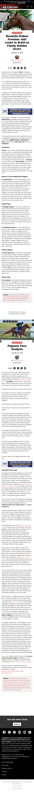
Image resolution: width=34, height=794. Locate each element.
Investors (4, 771)
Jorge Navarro (18, 684)
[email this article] (25, 68)
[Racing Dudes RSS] (29, 732)
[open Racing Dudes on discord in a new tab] (24, 732)
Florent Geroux (7, 680)
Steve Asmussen (25, 687)
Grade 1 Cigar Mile (17, 602)
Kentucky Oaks (18, 296)
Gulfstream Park (18, 680)
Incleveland (9, 296)
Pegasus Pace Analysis (10, 686)
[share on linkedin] (21, 68)
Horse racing (7, 682)
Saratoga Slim (7, 687)
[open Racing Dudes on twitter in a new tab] (9, 732)
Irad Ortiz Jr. (15, 682)
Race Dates (5, 765)
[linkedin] (18, 62)
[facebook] (16, 62)
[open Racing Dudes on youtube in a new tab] (19, 732)
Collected (19, 678)
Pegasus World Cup (22, 686)
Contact (4, 774)
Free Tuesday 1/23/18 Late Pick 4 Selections (17, 706)
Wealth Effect (22, 300)
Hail (4, 296)
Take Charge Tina (12, 300)
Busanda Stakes (19, 295)
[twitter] (14, 62)
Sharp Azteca (16, 687)
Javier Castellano (8, 684)
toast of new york (8, 689)
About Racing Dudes (7, 762)
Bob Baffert (12, 678)
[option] (17, 2)
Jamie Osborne (24, 682)
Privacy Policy (17, 786)
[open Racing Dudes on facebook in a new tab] (4, 732)
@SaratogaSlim (15, 671)
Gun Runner (26, 680)
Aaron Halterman (18, 60)
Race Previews (17, 33)
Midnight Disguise (15, 298)
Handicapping (17, 342)
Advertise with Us (7, 768)
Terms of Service (17, 789)
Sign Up (17, 724)
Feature (27, 295)
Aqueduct (11, 295)
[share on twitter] (18, 68)
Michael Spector (18, 360)
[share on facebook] (15, 68)
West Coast (17, 689)
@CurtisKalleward (7, 673)
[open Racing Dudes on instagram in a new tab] (14, 732)
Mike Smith (27, 684)
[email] (20, 62)
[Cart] (27, 7)
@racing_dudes (6, 671)
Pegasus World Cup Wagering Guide (20, 661)
